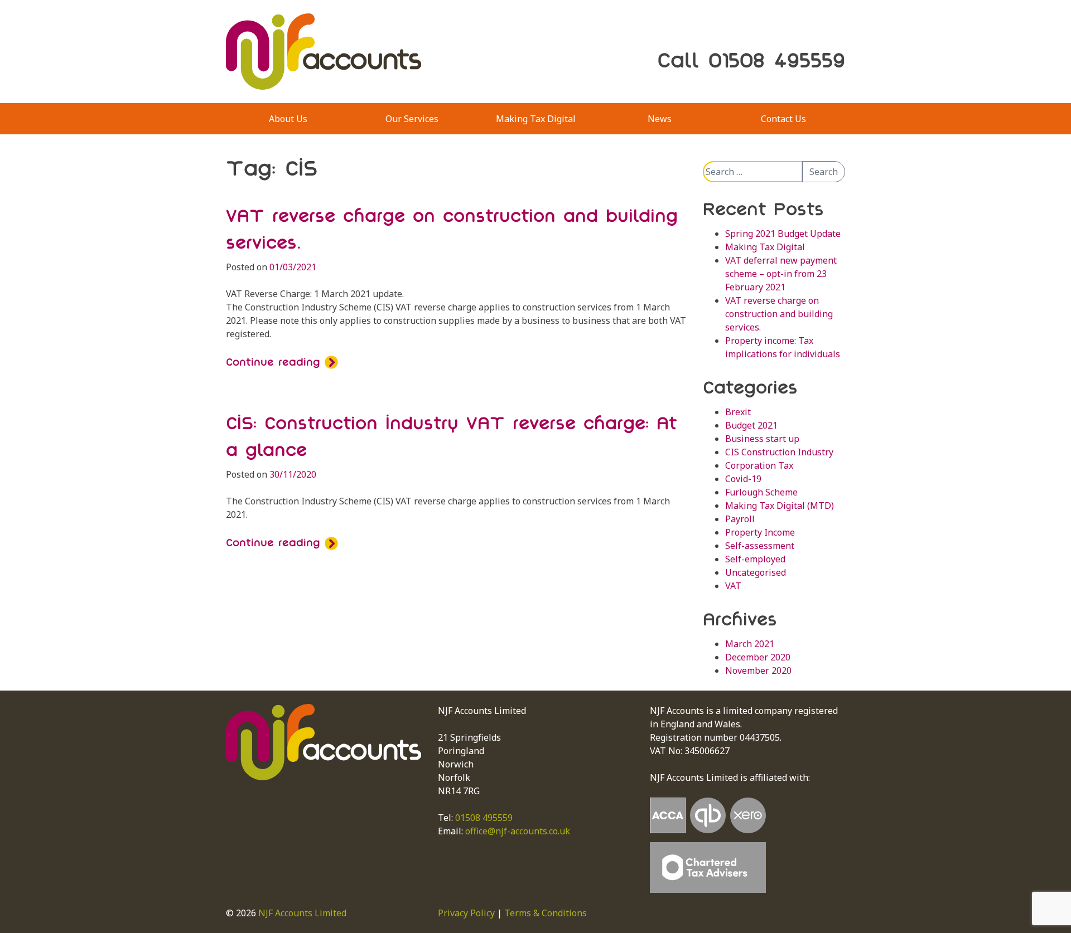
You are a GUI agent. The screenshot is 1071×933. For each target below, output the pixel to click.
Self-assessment (759, 546)
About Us (288, 119)
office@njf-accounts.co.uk (517, 831)
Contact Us (783, 119)
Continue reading (275, 362)
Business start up (762, 439)
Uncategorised (755, 572)
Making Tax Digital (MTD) (779, 505)
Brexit (738, 412)
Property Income (760, 532)
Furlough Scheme (761, 492)
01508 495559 (484, 817)
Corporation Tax (759, 465)
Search (823, 172)
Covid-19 (743, 479)
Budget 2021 (751, 425)
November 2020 (758, 670)
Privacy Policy (466, 913)
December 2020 (757, 657)
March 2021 (749, 644)
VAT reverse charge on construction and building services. (779, 313)
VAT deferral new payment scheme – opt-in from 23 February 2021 (781, 273)
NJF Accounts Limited (302, 913)
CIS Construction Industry (779, 452)
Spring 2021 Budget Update (783, 233)
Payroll (740, 519)
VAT (733, 586)
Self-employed (755, 559)
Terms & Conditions (545, 913)
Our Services (411, 119)
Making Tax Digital (536, 119)
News (660, 119)
